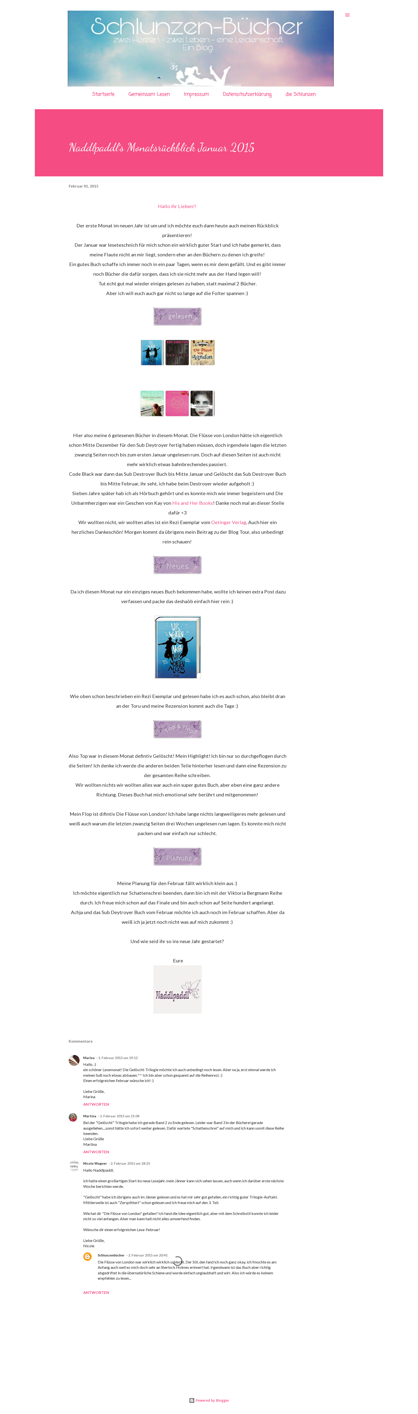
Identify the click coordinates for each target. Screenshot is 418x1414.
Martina (89, 1116)
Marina (89, 1058)
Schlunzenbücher (111, 1255)
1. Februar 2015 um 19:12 (118, 1058)
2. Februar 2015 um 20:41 (148, 1255)
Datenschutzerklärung (247, 94)
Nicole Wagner (95, 1163)
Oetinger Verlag (228, 522)
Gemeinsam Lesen (149, 94)
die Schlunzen (301, 94)
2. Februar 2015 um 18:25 (130, 1163)
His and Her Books (192, 503)
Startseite (103, 94)
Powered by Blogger (212, 1400)
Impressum (196, 94)
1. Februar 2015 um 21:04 (119, 1116)
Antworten (96, 1104)
